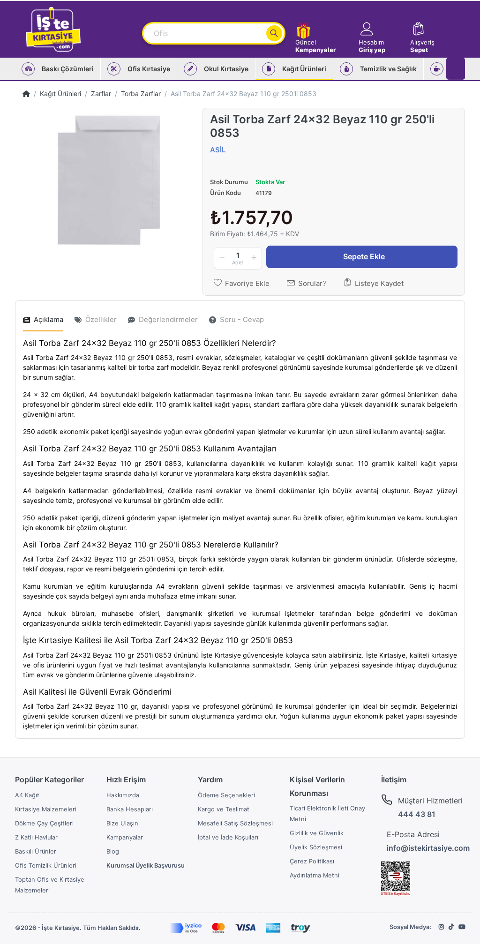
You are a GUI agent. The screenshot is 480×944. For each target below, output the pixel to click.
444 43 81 (416, 814)
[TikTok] (451, 926)
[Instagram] (441, 926)
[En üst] (26, 93)
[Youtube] (461, 926)
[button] (379, 29)
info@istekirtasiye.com (428, 848)
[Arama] (274, 33)
